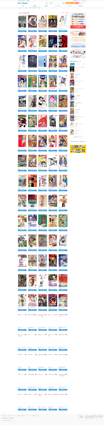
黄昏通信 (29, 227)
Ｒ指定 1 (29, 187)
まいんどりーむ (40, 167)
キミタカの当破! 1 (51, 247)
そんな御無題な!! (40, 88)
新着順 (62, 12)
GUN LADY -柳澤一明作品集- (42, 267)
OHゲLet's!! (19, 367)
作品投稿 (76, 3)
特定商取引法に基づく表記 (35, 415)
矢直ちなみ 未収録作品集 (42, 108)
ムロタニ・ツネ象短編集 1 (42, 227)
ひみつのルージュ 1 (41, 128)
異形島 (60, 48)
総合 (23, 5)
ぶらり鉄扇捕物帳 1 (51, 187)
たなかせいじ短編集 (21, 247)
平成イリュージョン (21, 387)
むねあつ (60, 88)
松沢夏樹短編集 (30, 247)
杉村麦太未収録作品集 (62, 367)
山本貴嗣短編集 (30, 128)
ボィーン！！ (30, 347)
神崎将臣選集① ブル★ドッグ (63, 327)
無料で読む (22, 31)
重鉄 (18, 167)
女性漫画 (46, 5)
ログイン (72, 3)
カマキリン (39, 307)
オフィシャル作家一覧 (83, 0)
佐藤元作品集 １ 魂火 (62, 347)
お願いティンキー (51, 367)
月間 (83, 64)
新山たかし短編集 (51, 68)
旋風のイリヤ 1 (20, 327)
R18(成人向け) (81, 5)
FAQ (2, 415)
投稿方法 (5, 415)
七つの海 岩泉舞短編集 (51, 88)
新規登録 (67, 3)
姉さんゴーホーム (30, 28)
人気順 (66, 12)
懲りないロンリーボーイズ (42, 347)
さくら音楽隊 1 (61, 68)
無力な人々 (60, 167)
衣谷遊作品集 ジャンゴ (62, 207)
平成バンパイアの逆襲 (51, 347)
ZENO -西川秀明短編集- (21, 187)
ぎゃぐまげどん (40, 207)
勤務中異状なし (20, 128)
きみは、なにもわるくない (42, 68)
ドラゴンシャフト (20, 307)
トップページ (14, 415)
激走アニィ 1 (50, 267)
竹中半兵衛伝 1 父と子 (21, 108)
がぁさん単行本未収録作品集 (42, 28)
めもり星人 (39, 387)
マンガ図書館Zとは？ (75, 0)
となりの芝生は (30, 267)
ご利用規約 (22, 415)
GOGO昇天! (50, 207)
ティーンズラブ (57, 5)
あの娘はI (60, 128)
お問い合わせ (9, 415)
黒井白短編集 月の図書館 (31, 387)
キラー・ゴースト (51, 287)
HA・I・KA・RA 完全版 (31, 307)
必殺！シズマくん (51, 227)
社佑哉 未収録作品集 (41, 367)
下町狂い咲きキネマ (51, 307)
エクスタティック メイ (51, 327)
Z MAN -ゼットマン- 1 (41, 48)
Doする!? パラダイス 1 (62, 28)
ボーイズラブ (69, 5)
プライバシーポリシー (28, 415)
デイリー (72, 64)
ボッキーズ (60, 247)
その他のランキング (77, 137)
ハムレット (19, 267)
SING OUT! (50, 28)
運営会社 (18, 415)
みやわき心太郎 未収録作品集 (63, 227)
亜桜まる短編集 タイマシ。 (32, 327)
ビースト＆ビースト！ (21, 207)
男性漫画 (34, 5)
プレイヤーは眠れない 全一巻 (32, 207)
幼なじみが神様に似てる (21, 28)
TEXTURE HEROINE (62, 307)
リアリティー (30, 68)
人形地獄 (49, 48)
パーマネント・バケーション (63, 267)
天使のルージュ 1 (20, 68)
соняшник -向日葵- (51, 387)
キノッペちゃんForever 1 (42, 187)
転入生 (39, 287)
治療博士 (29, 367)
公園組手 (49, 167)
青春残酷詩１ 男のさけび (62, 287)
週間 (78, 64)
